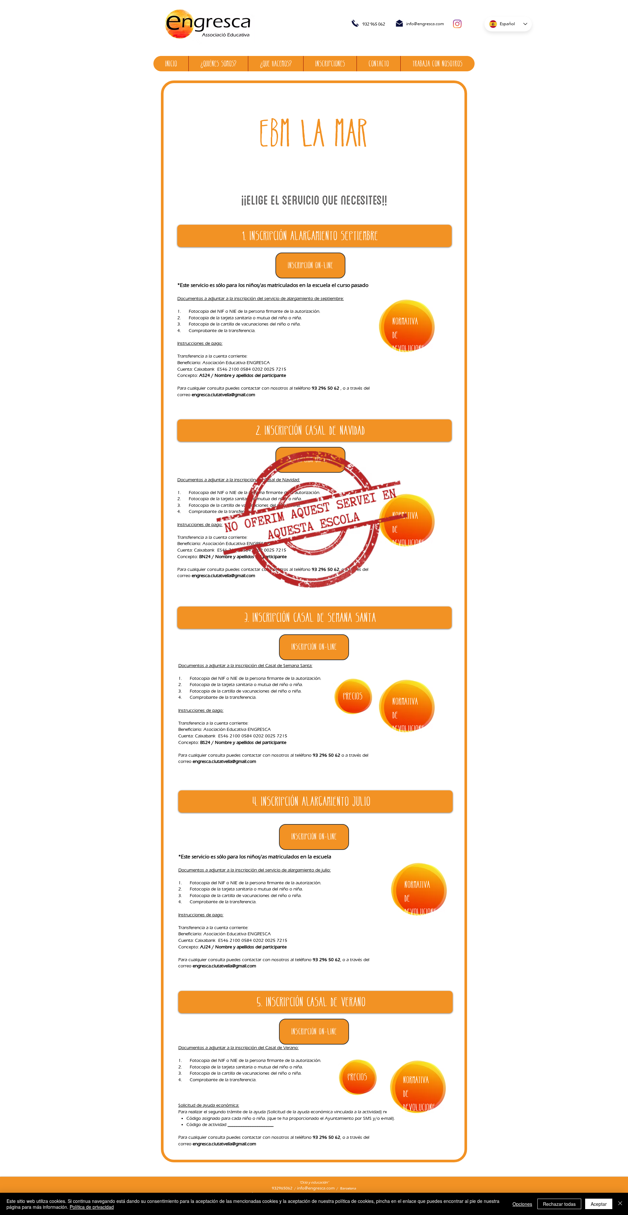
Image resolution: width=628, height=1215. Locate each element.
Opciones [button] (522, 1204)
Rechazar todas (559, 1204)
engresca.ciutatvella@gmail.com (223, 394)
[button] (314, 647)
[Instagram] (457, 24)
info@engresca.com (425, 23)
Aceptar (599, 1204)
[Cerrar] (620, 1204)
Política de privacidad (92, 1207)
